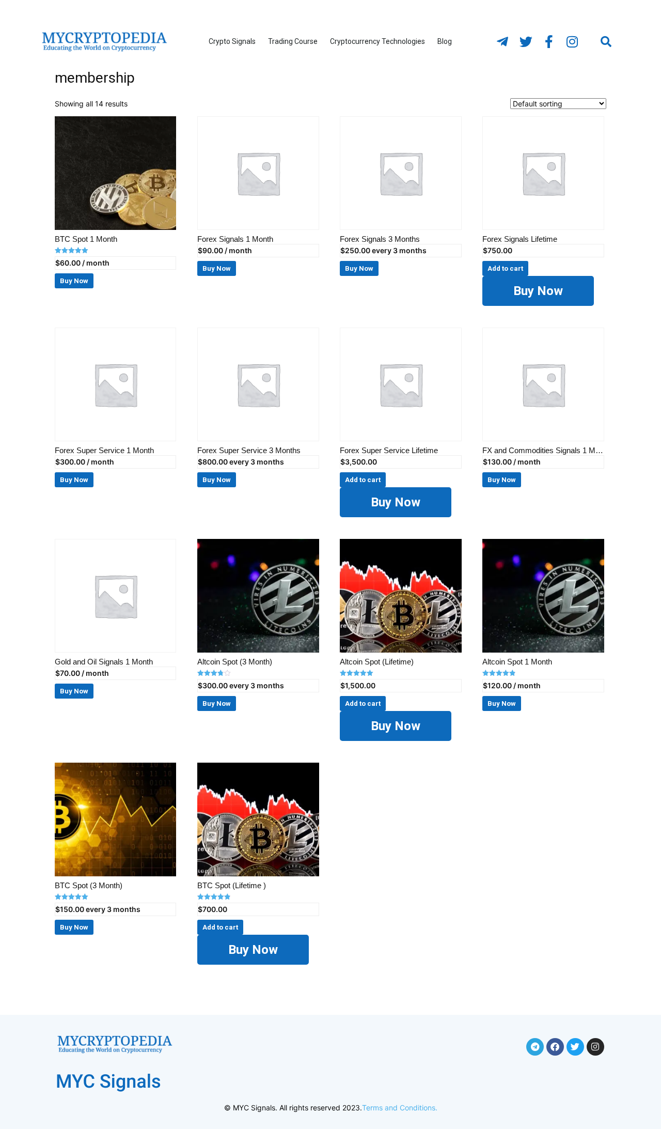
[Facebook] (555, 1047)
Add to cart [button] (505, 268)
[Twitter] (525, 42)
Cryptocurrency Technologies (377, 41)
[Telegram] (535, 1047)
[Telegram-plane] (502, 42)
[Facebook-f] (549, 42)
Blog (444, 41)
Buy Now (538, 291)
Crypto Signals (232, 41)
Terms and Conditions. (399, 1107)
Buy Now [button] (74, 281)
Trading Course (293, 41)
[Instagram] (572, 42)
